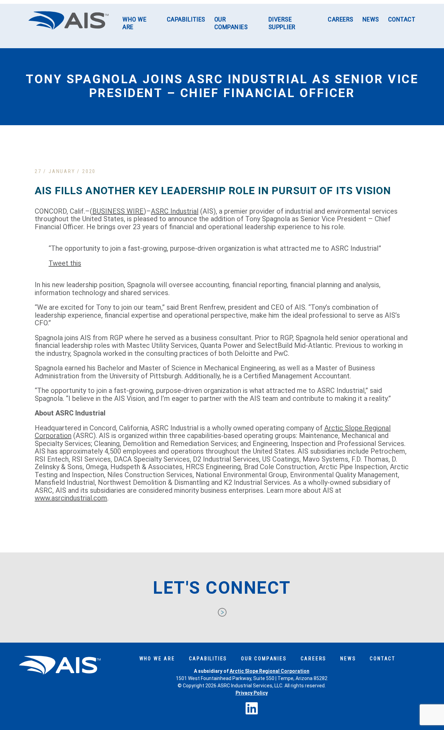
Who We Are (134, 23)
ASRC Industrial (174, 211)
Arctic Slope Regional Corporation (269, 671)
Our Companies (231, 23)
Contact (402, 19)
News (370, 19)
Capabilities (186, 19)
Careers (340, 19)
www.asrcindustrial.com (71, 498)
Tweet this (65, 263)
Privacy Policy (252, 693)
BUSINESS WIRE (118, 211)
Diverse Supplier (282, 23)
